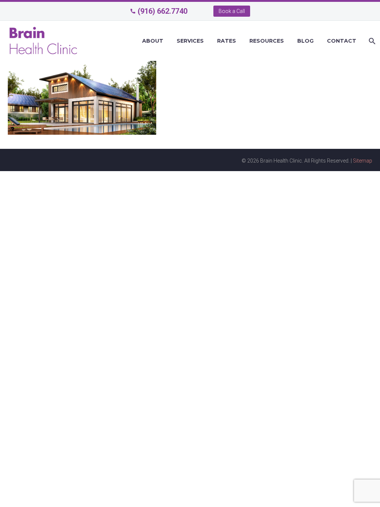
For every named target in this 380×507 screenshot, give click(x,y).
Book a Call (232, 11)
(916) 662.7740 (162, 11)
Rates (226, 40)
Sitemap (362, 161)
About (152, 40)
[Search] (371, 41)
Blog (305, 40)
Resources (266, 40)
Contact (341, 40)
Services (190, 40)
